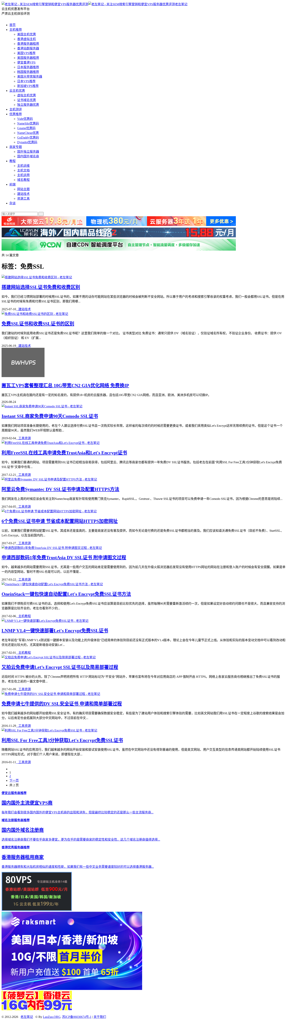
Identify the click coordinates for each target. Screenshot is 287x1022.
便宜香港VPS (26, 62)
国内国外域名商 (28, 156)
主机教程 (23, 616)
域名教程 (23, 179)
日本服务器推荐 (28, 67)
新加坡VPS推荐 (28, 86)
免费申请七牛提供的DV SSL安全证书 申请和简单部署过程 (62, 703)
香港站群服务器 (28, 48)
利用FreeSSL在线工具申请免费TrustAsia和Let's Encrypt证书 (64, 452)
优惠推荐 (15, 114)
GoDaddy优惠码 (28, 137)
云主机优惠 (17, 90)
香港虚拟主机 (26, 39)
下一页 (14, 780)
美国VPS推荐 (26, 53)
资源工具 (23, 198)
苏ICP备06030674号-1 (76, 1016)
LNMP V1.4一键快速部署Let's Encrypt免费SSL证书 (55, 630)
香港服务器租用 (28, 43)
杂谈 (12, 203)
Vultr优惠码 (25, 118)
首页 (12, 25)
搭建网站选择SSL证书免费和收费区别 (41, 287)
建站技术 (23, 193)
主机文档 (23, 170)
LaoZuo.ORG (52, 1016)
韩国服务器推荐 (28, 72)
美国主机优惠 (26, 34)
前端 (12, 184)
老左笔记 (181, 4)
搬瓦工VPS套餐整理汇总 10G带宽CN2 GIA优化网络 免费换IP (65, 385)
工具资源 (23, 438)
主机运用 (23, 175)
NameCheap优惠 (28, 132)
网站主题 (23, 189)
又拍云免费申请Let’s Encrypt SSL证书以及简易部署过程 (60, 667)
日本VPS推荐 (26, 81)
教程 (12, 161)
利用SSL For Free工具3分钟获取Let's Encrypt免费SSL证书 (62, 740)
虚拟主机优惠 (26, 95)
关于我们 (100, 1016)
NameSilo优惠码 (28, 123)
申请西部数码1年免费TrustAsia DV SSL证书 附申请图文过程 (64, 557)
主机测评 (15, 109)
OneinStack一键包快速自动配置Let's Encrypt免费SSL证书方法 (66, 594)
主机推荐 (15, 29)
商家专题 (15, 147)
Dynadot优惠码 (27, 142)
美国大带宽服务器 (29, 76)
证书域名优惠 (26, 100)
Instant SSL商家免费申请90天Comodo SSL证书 (50, 416)
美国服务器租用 (28, 57)
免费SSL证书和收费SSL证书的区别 (38, 323)
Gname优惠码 (26, 128)
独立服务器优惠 (28, 104)
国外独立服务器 (28, 151)
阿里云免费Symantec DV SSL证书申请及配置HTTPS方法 (60, 489)
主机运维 (23, 165)
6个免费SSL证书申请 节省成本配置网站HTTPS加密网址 (60, 521)
